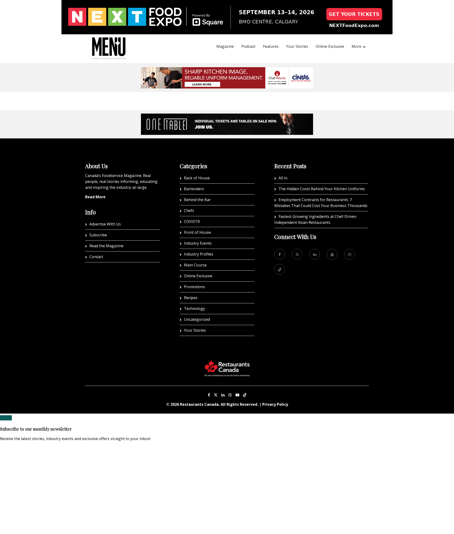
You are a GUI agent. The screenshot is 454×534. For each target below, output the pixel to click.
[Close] (6, 417)
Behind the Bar (197, 199)
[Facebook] (279, 254)
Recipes (190, 297)
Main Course (195, 265)
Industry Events (198, 243)
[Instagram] (230, 394)
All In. (283, 178)
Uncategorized (197, 319)
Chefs (189, 210)
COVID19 (192, 221)
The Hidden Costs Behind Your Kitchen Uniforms (322, 188)
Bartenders (194, 188)
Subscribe (98, 235)
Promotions (194, 286)
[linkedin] (314, 254)
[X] (215, 394)
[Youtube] (237, 394)
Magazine (225, 46)
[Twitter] (297, 254)
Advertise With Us (105, 224)
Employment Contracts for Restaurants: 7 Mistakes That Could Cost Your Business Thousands (320, 202)
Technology (194, 308)
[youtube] (332, 254)
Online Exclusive (330, 46)
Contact (96, 256)
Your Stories (297, 46)
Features (271, 46)
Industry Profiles (198, 254)
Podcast (248, 46)
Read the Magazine (106, 245)
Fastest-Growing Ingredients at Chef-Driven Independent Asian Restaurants (315, 219)
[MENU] (108, 41)
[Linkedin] (223, 394)
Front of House (197, 232)
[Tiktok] (279, 269)
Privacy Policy (275, 404)
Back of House (197, 178)
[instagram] (349, 254)
